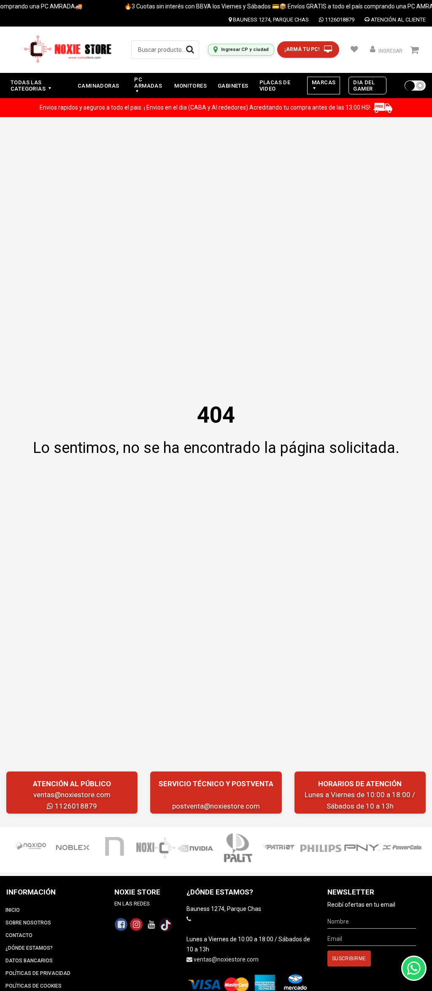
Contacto (18, 935)
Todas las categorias (29, 85)
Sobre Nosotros (28, 923)
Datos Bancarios (29, 961)
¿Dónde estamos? (29, 948)
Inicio (12, 910)
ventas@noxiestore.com (72, 794)
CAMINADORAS (98, 86)
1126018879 (339, 19)
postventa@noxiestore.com (216, 806)
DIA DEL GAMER (364, 85)
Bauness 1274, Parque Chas (270, 19)
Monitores (190, 86)
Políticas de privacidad (37, 973)
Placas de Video (275, 85)
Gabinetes (233, 86)
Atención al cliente (398, 19)
